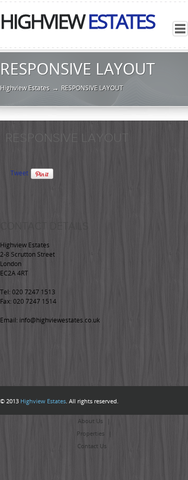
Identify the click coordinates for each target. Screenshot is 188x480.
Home (91, 408)
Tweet (19, 173)
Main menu (180, 29)
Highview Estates (25, 88)
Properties (90, 433)
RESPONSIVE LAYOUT (67, 138)
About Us (90, 421)
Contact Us (92, 446)
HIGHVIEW (77, 22)
